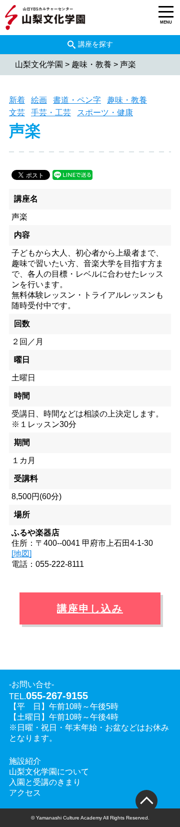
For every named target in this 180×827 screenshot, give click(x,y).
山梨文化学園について (49, 771)
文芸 (17, 112)
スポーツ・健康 (105, 112)
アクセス (25, 792)
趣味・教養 (127, 100)
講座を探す (95, 44)
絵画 (39, 100)
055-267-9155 (57, 695)
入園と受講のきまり (45, 782)
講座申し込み (90, 608)
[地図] (22, 553)
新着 (17, 100)
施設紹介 (25, 761)
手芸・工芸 (51, 112)
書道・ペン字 (77, 100)
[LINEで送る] (72, 174)
